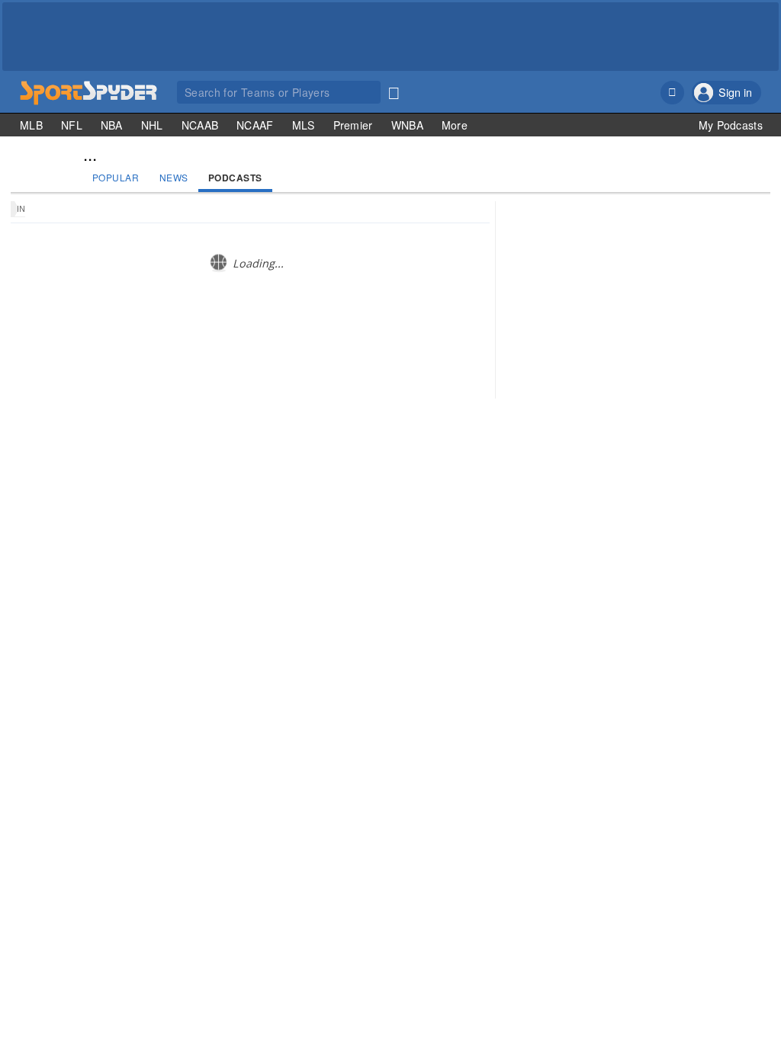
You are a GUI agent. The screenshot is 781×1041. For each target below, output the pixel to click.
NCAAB (200, 125)
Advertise (699, 469)
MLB (31, 125)
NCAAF (255, 125)
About (602, 469)
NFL (71, 125)
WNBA (407, 125)
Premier (353, 125)
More (455, 125)
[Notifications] (672, 92)
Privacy (744, 469)
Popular (116, 177)
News (173, 177)
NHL (152, 125)
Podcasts (235, 177)
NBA (112, 125)
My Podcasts (731, 125)
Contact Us (647, 469)
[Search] (393, 89)
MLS (303, 125)
